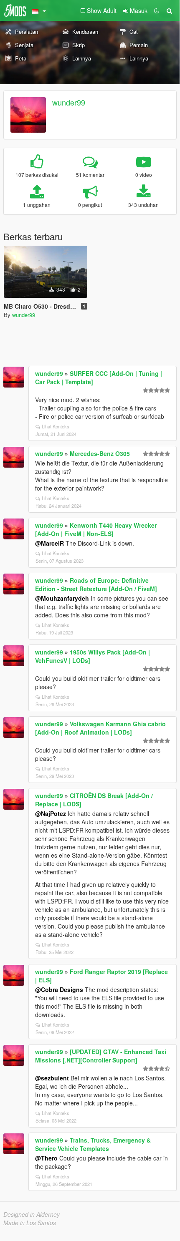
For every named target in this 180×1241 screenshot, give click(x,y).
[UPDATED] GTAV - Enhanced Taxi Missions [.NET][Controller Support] (100, 1055)
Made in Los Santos (29, 1222)
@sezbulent (52, 1078)
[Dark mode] (156, 10)
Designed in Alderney (31, 1214)
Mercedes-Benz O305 (100, 453)
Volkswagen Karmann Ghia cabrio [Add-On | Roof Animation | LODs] (100, 728)
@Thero (46, 1158)
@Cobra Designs (59, 989)
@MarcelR (49, 543)
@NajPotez (50, 813)
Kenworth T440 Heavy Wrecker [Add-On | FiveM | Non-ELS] (96, 529)
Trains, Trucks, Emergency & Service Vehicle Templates (93, 1144)
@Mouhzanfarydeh (62, 598)
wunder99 (68, 102)
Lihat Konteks (55, 426)
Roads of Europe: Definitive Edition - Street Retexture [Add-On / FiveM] (96, 584)
